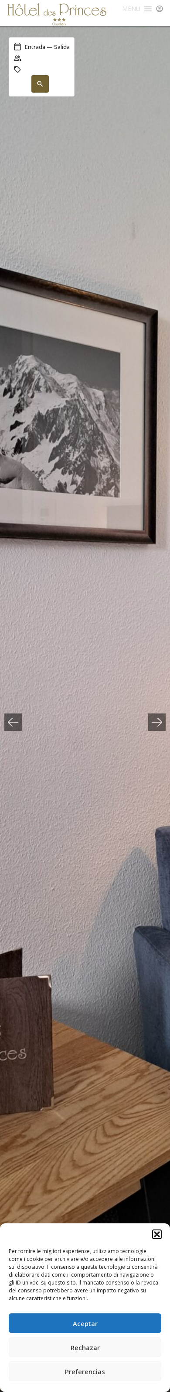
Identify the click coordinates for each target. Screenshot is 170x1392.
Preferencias (85, 1371)
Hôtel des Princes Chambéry (57, 14)
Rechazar (85, 1347)
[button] (157, 1234)
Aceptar (85, 1323)
